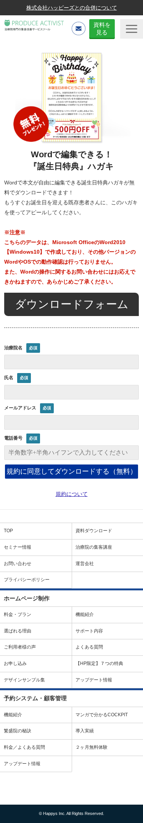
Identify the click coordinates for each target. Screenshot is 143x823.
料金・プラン (17, 614)
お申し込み (15, 663)
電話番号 (13, 438)
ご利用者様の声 (20, 647)
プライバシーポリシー (27, 579)
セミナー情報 (17, 547)
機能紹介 (13, 714)
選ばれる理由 (17, 631)
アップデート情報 (22, 763)
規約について (72, 494)
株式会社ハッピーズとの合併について (71, 8)
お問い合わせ (17, 563)
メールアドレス (20, 408)
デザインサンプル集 (24, 680)
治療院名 (13, 347)
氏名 (8, 377)
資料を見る (102, 28)
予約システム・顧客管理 (35, 698)
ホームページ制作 (27, 598)
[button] (131, 29)
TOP (8, 530)
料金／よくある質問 (24, 747)
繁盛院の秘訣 (17, 730)
